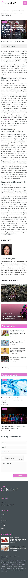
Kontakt (3, 502)
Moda (4, 22)
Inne (2, 528)
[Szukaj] (3, 368)
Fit (2, 517)
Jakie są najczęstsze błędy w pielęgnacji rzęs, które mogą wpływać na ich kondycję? (17, 350)
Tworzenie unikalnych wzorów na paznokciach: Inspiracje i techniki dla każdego (12, 400)
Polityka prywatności (7, 505)
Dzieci (2, 514)
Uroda (3, 525)
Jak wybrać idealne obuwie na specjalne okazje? (18, 358)
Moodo (7, 119)
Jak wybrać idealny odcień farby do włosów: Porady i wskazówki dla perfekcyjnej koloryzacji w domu (17, 333)
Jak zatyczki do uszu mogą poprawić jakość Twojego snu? (18, 547)
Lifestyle (3, 520)
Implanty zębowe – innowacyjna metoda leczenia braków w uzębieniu (18, 539)
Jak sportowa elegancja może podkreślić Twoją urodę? (18, 341)
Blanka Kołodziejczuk (7, 41)
